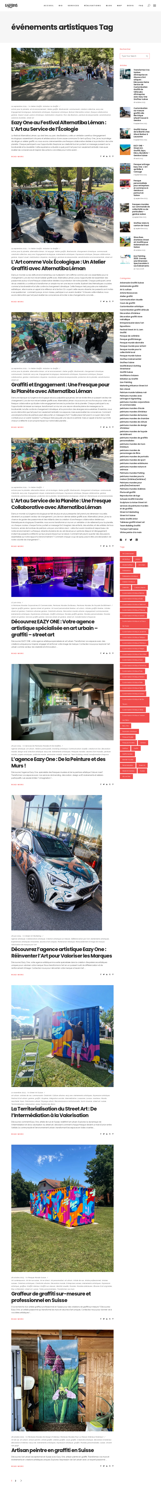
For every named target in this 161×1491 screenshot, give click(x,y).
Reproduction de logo (130, 495)
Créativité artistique (85, 1440)
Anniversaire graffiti (129, 286)
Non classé (125, 389)
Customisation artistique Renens (133, 677)
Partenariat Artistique (66, 942)
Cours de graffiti (127, 303)
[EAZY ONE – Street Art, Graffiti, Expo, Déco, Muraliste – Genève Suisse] (125, 149)
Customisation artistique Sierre (132, 688)
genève (14, 115)
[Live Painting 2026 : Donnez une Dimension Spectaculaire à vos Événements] (125, 260)
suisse (103, 1101)
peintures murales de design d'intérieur (43, 1437)
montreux (96, 1098)
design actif (22, 752)
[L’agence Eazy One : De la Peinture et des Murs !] (62, 702)
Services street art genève (55, 617)
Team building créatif (79, 754)
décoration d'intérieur (19, 1443)
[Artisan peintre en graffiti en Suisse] (62, 1380)
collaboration (126, 570)
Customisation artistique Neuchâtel (134, 654)
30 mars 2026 (139, 269)
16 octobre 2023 (139, 102)
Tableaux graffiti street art (132, 522)
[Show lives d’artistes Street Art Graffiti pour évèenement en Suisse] (125, 241)
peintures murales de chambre (134, 418)
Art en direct (45, 1280)
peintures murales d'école (132, 408)
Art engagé (49, 251)
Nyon (22, 1101)
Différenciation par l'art (80, 939)
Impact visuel (23, 115)
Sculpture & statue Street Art (133, 502)
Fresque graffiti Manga (130, 339)
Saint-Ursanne (86, 1101)
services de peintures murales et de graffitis (43, 746)
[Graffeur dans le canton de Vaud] (125, 227)
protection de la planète (87, 377)
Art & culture (126, 289)
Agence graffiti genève (20, 608)
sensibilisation (105, 115)
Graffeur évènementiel (130, 359)
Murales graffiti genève (74, 614)
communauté (74, 109)
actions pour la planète (20, 490)
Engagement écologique (21, 112)
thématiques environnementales (100, 496)
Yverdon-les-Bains (48, 1104)
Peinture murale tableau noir (133, 392)
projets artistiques (25, 754)
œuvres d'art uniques (48, 942)
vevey (38, 1104)
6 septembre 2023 (140, 123)
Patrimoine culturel (32, 1101)
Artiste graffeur (127, 565)
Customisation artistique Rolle (132, 682)
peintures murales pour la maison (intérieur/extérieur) (81, 1437)
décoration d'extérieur (102, 1440)
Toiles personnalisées (47, 1289)
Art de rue (15, 1440)
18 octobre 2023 (17, 1277)
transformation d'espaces (85, 617)
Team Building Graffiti (130, 525)
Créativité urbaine (55, 611)
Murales (73, 1286)
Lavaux (89, 1098)
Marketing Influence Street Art (134, 385)
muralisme (52, 257)
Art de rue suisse (32, 1280)
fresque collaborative (99, 112)
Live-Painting (126, 382)
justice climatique (37, 115)
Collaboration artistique (35, 939)
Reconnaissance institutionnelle (67, 1101)
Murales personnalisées (93, 614)
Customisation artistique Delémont (134, 604)
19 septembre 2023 (141, 228)
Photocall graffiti (127, 492)
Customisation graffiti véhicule (134, 310)
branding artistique (60, 749)
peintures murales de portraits (134, 456)
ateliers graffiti (59, 1440)
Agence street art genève (40, 608)
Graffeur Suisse (127, 362)
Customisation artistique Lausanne (134, 632)
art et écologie (52, 490)
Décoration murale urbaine (73, 611)
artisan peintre (35, 1440)
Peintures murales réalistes (133, 489)
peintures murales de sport (132, 460)
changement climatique (86, 251)
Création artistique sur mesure (58, 939)
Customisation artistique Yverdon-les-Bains (133, 717)
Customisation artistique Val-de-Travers (133, 701)
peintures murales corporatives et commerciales (32, 605)
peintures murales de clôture (133, 422)
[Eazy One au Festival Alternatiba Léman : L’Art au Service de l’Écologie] (62, 74)
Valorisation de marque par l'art (24, 945)
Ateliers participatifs (43, 749)
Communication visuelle (78, 749)
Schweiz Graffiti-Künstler (131, 499)
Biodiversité (63, 109)
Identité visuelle (62, 1286)
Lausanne (81, 1098)
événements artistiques (41, 112)
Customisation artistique (132, 306)
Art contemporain (18, 1280)
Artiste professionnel (93, 1280)
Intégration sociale (56, 1098)
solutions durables (18, 118)
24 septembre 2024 (19, 106)
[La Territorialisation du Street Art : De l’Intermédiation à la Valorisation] (62, 1036)
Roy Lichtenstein (17, 1289)
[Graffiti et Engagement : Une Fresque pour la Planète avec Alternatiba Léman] (62, 337)
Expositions (125, 326)
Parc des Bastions (71, 115)
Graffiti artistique (57, 614)
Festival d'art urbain (19, 1098)
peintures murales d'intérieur (133, 411)
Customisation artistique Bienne (133, 593)
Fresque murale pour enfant (133, 346)
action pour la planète (20, 109)
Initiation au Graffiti (50, 106)
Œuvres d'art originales (102, 1286)
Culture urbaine (58, 1095)
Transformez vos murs (65, 1289)
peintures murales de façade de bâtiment (94, 605)
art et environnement (38, 109)
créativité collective (19, 254)
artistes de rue (26, 1095)
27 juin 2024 (16, 602)
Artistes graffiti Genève (94, 608)
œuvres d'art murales (94, 752)
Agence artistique (18, 749)
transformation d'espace (99, 754)
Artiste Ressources (128, 293)
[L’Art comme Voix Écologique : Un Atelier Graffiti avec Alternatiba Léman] (62, 205)
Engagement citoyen (36, 493)
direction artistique (35, 752)
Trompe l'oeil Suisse (129, 529)
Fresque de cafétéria (129, 336)
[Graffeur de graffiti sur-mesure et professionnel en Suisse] (62, 1208)
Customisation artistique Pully (132, 671)
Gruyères (44, 1098)
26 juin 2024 (16, 746)
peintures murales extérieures (134, 463)
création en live (94, 749)
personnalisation (127, 765)
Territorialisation (17, 1104)
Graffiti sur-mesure (47, 1286)
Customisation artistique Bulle (132, 599)
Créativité (26, 374)
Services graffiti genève (35, 617)
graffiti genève (127, 754)
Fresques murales (78, 752)
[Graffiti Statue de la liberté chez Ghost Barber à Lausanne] (125, 133)
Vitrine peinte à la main (131, 532)
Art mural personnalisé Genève (63, 608)
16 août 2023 (138, 158)
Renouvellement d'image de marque (90, 942)
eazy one (99, 109)
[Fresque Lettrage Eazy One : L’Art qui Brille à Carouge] (125, 168)
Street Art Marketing (33, 936)
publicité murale (39, 754)
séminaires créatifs (54, 754)
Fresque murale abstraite (132, 342)
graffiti (37, 1098)
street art (30, 118)
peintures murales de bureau (64, 605)
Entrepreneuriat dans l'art (132, 323)
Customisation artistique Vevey (133, 710)
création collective (88, 109)
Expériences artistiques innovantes (25, 942)
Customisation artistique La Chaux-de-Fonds (134, 623)
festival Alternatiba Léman (79, 112)
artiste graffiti (46, 1440)
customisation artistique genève (133, 615)
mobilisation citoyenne (54, 115)
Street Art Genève (128, 771)
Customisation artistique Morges (133, 648)
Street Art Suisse (36, 1093)
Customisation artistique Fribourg (133, 610)
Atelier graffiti (36, 106)
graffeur (23, 1286)
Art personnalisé (57, 1280)
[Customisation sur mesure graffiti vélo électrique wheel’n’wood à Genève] (125, 112)
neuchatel (15, 1101)
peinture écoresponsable (88, 115)
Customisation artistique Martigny (133, 637)
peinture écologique (28, 496)
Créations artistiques (26, 1283)
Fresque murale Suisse (37, 1277)
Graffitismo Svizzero (129, 375)
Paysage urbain (47, 1101)
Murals (104, 1098)
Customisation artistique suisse (133, 694)
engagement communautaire (97, 611)
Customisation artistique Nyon (132, 660)
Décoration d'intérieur (130, 313)
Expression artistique (59, 112)
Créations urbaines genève (36, 611)
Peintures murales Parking (132, 473)
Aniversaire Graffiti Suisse (132, 282)
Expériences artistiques (40, 614)
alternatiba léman (37, 251)
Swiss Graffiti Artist (129, 519)
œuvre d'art (126, 776)
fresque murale (127, 737)
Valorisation (30, 1104)
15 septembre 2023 (141, 198)
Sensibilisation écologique (67, 496)
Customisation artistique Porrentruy (134, 665)
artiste (137, 559)
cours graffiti (71, 1440)
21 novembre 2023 (18, 1093)
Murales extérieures (84, 1286)
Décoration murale (58, 1283)
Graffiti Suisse (126, 372)
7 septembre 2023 (140, 175)
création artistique (128, 582)
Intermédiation (71, 1098)
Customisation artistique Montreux (134, 643)
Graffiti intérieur (33, 1286)
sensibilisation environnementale (91, 257)
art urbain (80, 608)
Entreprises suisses (73, 1283)
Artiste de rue (78, 1280)
